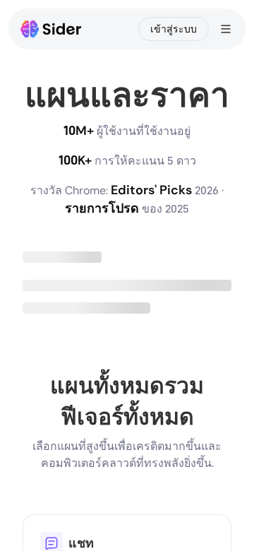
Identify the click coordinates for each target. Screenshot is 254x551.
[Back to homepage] (51, 29)
